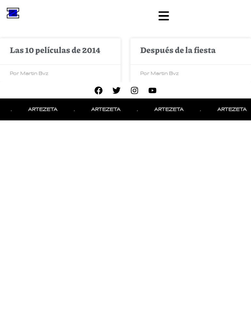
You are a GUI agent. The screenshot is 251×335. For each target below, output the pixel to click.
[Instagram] (134, 90)
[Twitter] (117, 90)
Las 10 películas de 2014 (55, 50)
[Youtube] (152, 90)
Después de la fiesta (178, 50)
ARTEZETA (41, 109)
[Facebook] (99, 90)
